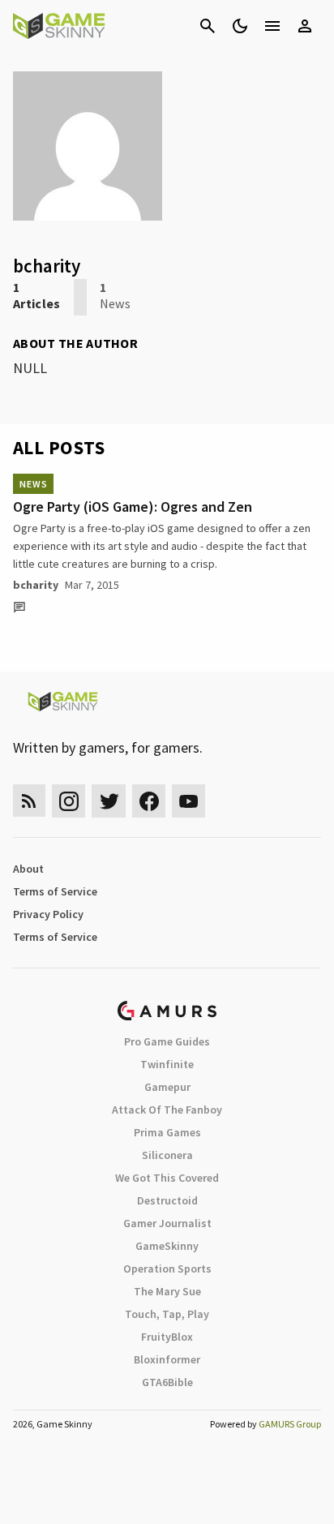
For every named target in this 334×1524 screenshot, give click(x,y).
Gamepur (167, 1087)
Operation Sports (167, 1268)
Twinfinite (167, 1064)
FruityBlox (167, 1336)
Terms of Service (55, 891)
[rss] (29, 801)
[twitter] (109, 801)
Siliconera (167, 1155)
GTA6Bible (167, 1382)
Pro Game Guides (167, 1041)
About (28, 868)
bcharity (35, 584)
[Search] (207, 26)
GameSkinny (167, 1246)
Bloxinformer (167, 1359)
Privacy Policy (48, 914)
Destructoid (167, 1200)
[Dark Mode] (240, 26)
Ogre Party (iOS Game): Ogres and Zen (132, 506)
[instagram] (68, 801)
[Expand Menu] (272, 26)
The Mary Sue (167, 1291)
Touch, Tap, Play (167, 1314)
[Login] (305, 26)
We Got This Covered (167, 1177)
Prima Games (167, 1132)
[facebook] (148, 801)
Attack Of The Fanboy (167, 1109)
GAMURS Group (290, 1424)
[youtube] (189, 801)
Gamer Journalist (167, 1223)
